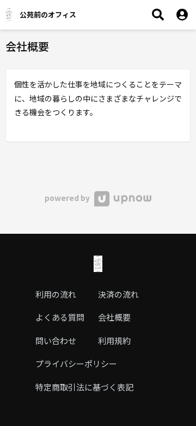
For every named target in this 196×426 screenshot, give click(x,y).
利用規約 (114, 340)
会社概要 (114, 317)
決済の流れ (118, 294)
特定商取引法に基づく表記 (84, 387)
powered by (68, 197)
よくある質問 (59, 317)
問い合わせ (55, 340)
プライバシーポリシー (76, 363)
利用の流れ (55, 294)
